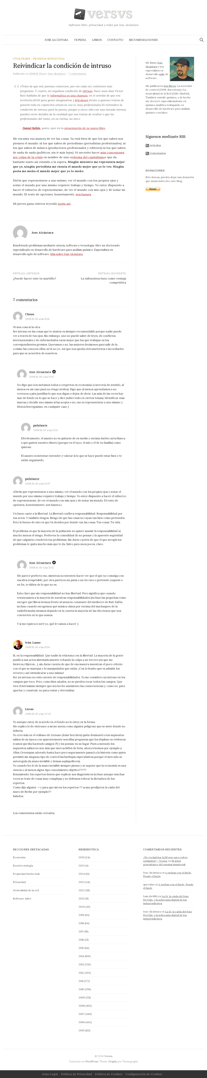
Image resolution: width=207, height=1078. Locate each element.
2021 (81, 898)
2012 (81, 972)
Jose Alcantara (40, 372)
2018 (81, 923)
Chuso (29, 314)
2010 (81, 989)
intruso (87, 91)
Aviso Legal (50, 1074)
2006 (82, 1022)
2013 (81, 964)
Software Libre (22, 898)
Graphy (113, 1061)
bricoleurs (81, 100)
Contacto (115, 40)
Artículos (155, 145)
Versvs (108, 1056)
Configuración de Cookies (143, 1074)
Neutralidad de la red (26, 890)
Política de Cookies (108, 1074)
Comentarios (157, 153)
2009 (82, 997)
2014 (81, 956)
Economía (19, 857)
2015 (81, 947)
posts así (64, 204)
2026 (82, 857)
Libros (97, 40)
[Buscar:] (201, 40)
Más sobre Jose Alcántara (66, 254)
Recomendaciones (143, 40)
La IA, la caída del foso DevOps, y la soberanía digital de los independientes (166, 900)
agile (162, 74)
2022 (82, 890)
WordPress (91, 1061)
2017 (81, 931)
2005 (82, 1030)
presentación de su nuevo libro (84, 128)
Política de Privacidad (76, 1074)
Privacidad (19, 882)
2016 (81, 939)
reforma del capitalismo (88, 157)
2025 (81, 865)
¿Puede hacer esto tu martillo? (34, 278)
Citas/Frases (21, 58)
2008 (82, 1005)
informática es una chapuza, (69, 95)
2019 (81, 915)
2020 (82, 906)
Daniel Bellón (31, 128)
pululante (40, 425)
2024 (82, 873)
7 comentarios (77, 73)
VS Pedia (80, 40)
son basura (83, 194)
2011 (81, 981)
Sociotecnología (23, 865)
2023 (82, 882)
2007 (82, 1014)
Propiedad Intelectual (49, 58)
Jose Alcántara (56, 40)
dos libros (170, 86)
